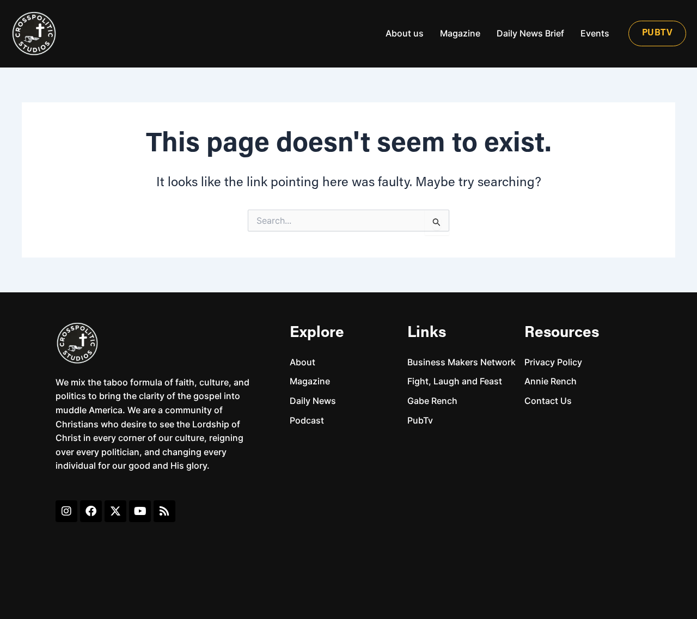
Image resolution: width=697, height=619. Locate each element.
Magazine (460, 33)
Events (594, 33)
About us (405, 33)
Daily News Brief (530, 33)
